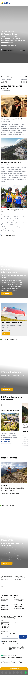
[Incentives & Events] (2, 574)
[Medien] (2, 584)
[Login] (18, 3)
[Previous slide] (22, 458)
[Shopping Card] (21, 3)
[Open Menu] (25, 3)
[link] (2, 613)
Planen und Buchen (14, 668)
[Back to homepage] (5, 3)
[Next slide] (25, 458)
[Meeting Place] (15, 574)
